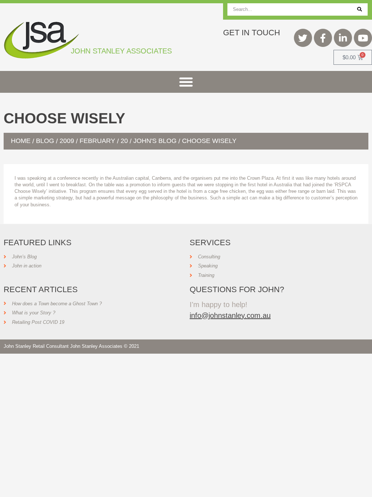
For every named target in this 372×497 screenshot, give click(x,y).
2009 (67, 140)
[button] (186, 82)
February (97, 140)
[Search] (359, 9)
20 (124, 140)
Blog (45, 140)
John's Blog (155, 140)
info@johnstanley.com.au (230, 315)
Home (21, 140)
